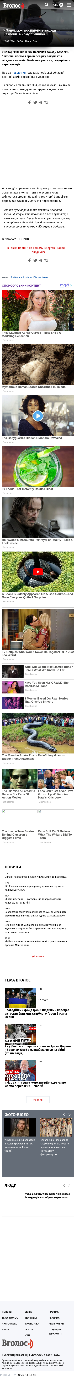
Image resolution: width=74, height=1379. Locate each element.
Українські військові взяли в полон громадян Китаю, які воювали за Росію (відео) (19, 1145)
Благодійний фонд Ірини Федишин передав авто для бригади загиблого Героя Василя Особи (37, 1013)
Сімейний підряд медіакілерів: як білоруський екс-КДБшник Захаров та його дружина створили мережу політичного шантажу (35, 929)
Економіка (32, 1323)
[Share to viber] (46, 103)
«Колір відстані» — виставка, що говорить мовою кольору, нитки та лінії (33, 901)
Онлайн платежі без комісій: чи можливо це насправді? (36, 876)
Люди (5, 1329)
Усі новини (38, 956)
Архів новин (56, 1323)
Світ (27, 1335)
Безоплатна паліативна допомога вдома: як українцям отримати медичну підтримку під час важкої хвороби (35, 914)
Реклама (54, 1317)
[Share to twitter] (35, 103)
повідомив (19, 72)
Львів (28, 1312)
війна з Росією (22, 277)
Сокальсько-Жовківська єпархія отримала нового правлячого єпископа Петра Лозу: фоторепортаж (54, 1147)
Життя (29, 1329)
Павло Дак (31, 41)
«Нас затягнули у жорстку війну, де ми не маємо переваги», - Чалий (35, 1084)
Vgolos (13, 6)
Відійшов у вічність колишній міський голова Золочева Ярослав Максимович (36, 943)
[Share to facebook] (29, 103)
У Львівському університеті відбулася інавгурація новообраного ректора (47, 1196)
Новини (7, 1312)
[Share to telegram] (40, 103)
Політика (31, 1317)
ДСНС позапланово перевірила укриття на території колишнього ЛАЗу (34, 888)
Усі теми (38, 1099)
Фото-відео (10, 1323)
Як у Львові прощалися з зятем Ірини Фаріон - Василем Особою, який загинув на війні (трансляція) (38, 1050)
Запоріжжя (41, 277)
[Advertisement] (37, 145)
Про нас (54, 1312)
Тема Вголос (10, 1317)
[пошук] (47, 4)
